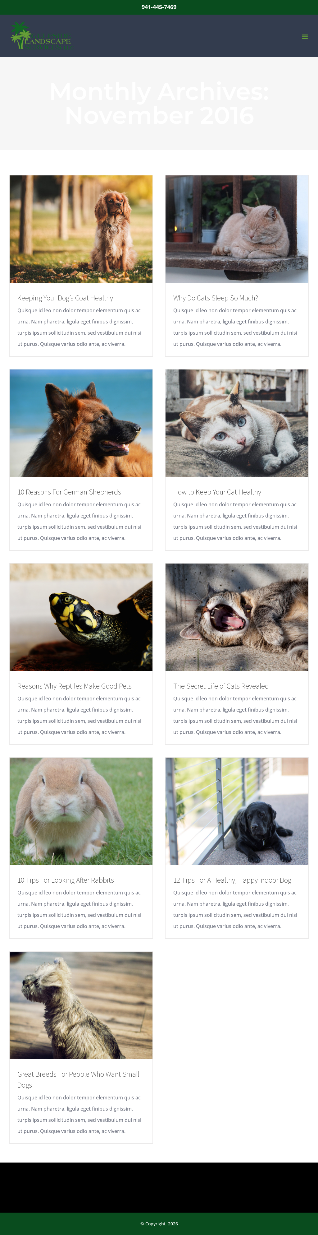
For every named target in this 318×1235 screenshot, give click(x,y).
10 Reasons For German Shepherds (69, 492)
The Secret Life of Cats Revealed (221, 686)
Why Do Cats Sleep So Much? (215, 298)
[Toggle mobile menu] (305, 37)
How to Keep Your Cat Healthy (217, 492)
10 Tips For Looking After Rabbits (65, 880)
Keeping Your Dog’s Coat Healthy (65, 298)
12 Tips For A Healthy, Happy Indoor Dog (232, 880)
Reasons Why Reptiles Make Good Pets (74, 686)
